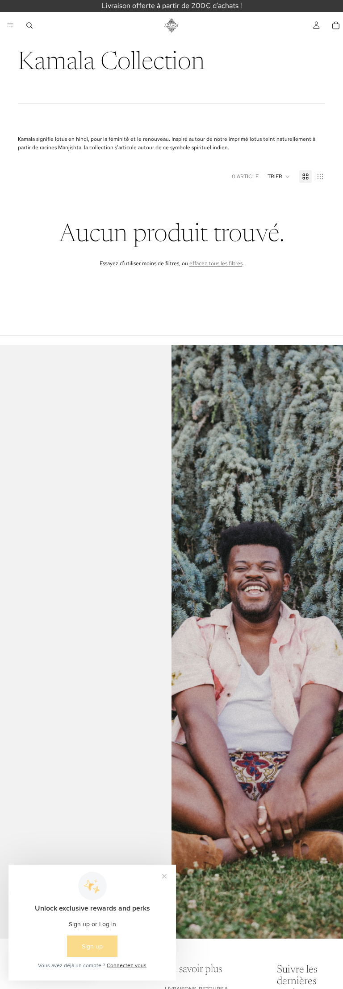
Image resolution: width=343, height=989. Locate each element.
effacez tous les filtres (216, 263)
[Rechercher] (29, 25)
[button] (279, 176)
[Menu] (10, 25)
